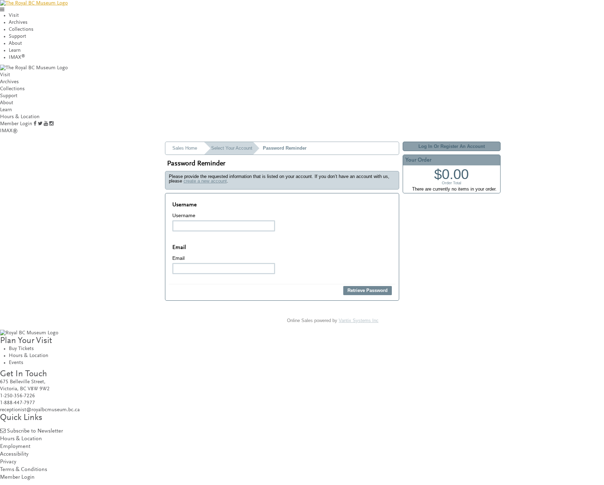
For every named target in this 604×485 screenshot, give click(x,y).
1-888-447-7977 (17, 403)
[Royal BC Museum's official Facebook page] (35, 124)
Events (16, 362)
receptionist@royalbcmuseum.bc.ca (40, 410)
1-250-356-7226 (17, 396)
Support (17, 36)
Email (178, 258)
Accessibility (14, 454)
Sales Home (184, 148)
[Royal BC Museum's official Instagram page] (51, 124)
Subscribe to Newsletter (35, 431)
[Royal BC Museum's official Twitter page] (40, 124)
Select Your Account (231, 148)
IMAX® (9, 131)
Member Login (16, 124)
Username (183, 215)
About (15, 43)
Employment (15, 446)
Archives (18, 22)
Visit (14, 15)
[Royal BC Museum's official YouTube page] (46, 124)
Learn (15, 50)
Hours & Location (19, 117)
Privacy (8, 462)
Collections (21, 29)
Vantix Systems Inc (359, 320)
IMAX (17, 57)
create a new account (205, 181)
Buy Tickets (21, 348)
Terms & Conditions (23, 469)
